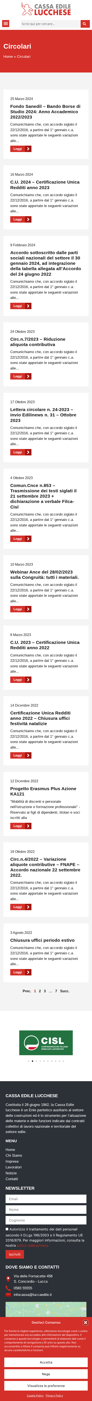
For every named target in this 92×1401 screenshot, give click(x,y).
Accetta (46, 1362)
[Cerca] (85, 24)
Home (8, 57)
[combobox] (51, 24)
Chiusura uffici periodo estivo (42, 940)
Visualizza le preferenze (46, 1386)
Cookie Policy (35, 1395)
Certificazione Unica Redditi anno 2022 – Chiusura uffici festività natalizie (40, 718)
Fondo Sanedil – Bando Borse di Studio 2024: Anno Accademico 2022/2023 (45, 111)
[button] (85, 1322)
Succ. (64, 991)
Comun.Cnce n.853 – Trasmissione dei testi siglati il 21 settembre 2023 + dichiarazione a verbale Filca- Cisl (43, 496)
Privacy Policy (54, 1395)
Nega (46, 1374)
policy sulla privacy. (33, 1245)
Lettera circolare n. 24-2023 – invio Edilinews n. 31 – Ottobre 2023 (43, 415)
